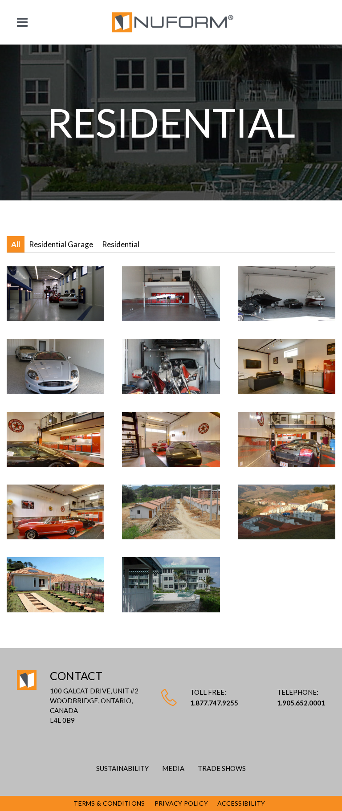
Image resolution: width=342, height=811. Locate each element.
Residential (120, 244)
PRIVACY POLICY (181, 803)
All (15, 244)
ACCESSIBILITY (241, 803)
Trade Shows (222, 768)
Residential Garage (61, 244)
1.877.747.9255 (214, 703)
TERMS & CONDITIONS (109, 803)
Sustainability (122, 768)
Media (173, 768)
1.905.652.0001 (301, 703)
